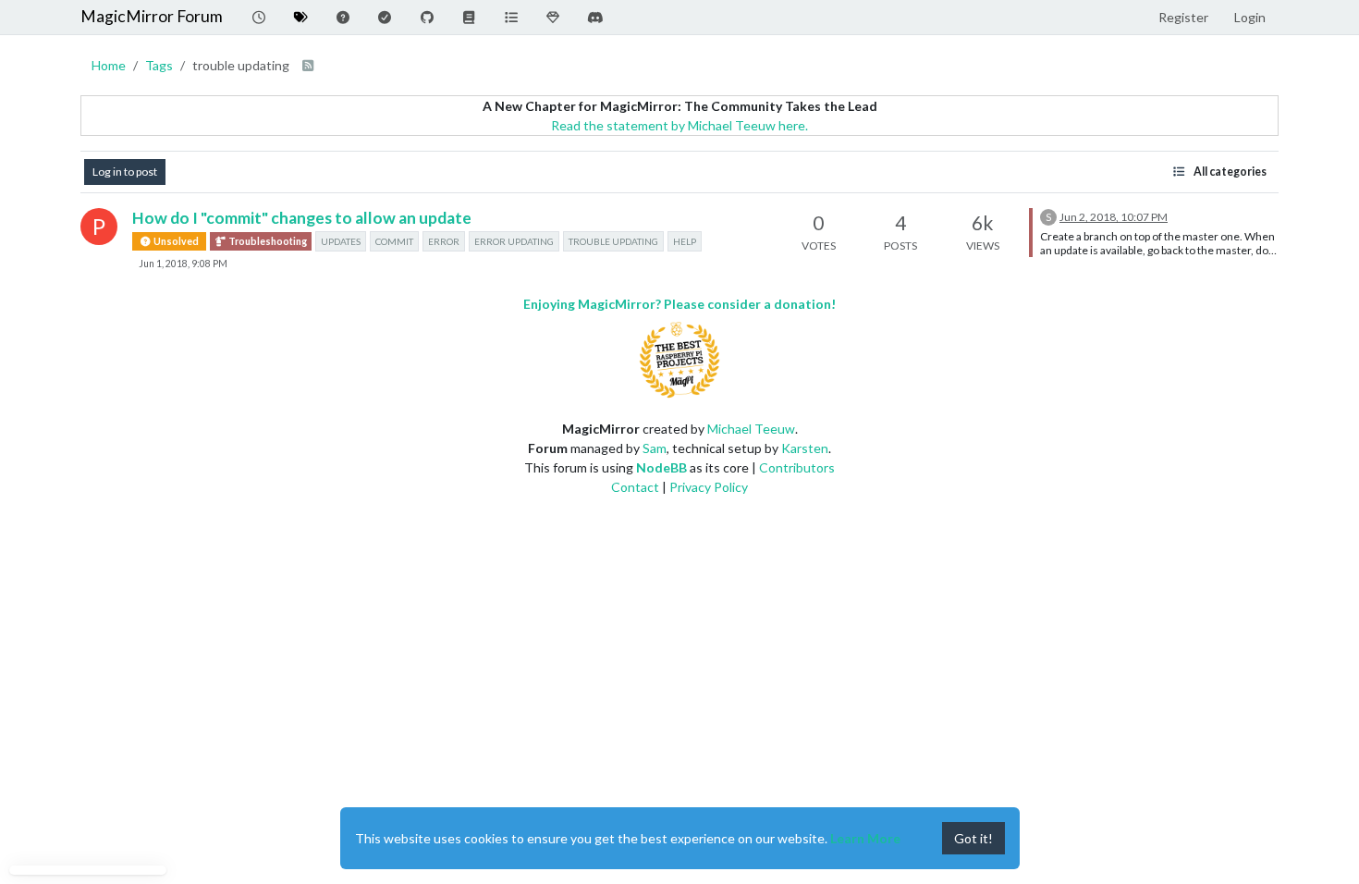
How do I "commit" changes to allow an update (301, 217)
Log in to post (124, 171)
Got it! (973, 838)
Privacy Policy (708, 487)
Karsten (804, 448)
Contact (635, 487)
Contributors (797, 467)
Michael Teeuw (751, 428)
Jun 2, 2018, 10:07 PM (1113, 217)
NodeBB (661, 467)
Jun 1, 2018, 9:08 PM (183, 263)
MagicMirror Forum (151, 16)
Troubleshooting (266, 241)
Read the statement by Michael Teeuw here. (679, 125)
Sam (655, 448)
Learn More (865, 838)
